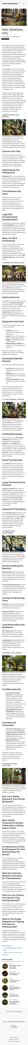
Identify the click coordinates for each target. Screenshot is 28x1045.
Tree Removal (5, 38)
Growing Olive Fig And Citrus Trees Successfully (15, 967)
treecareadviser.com (6, 36)
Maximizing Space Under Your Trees (14, 995)
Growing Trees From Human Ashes (14, 981)
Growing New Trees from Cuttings (14, 974)
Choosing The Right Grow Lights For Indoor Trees (14, 1003)
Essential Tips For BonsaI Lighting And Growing (14, 988)
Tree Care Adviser (10, 4)
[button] (20, 3)
